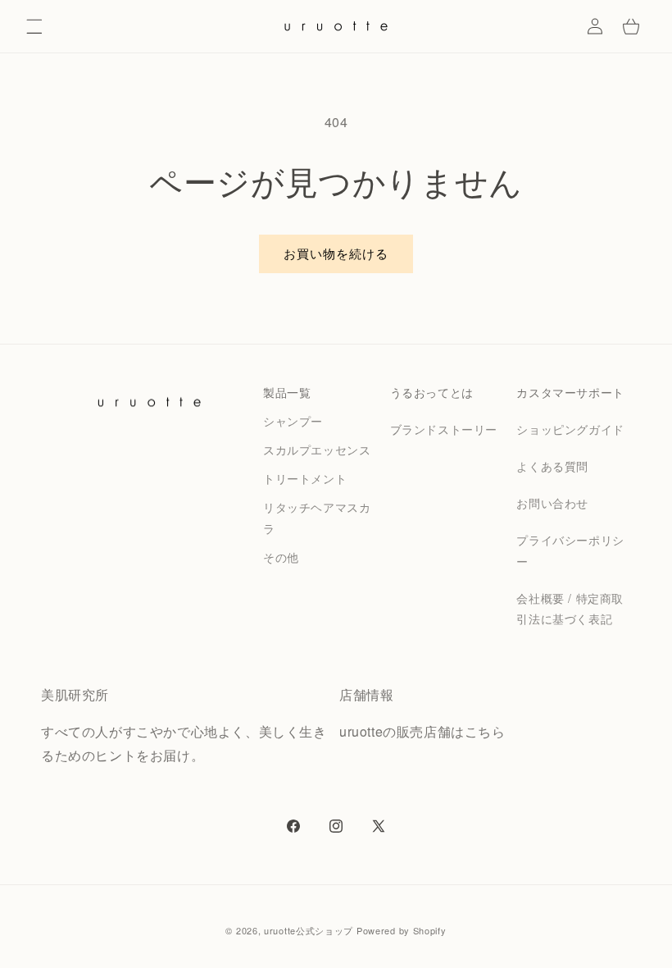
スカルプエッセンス (316, 449)
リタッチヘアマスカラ (316, 517)
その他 (281, 557)
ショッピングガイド (570, 429)
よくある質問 (552, 466)
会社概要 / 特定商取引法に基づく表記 (570, 608)
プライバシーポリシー (570, 550)
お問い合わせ (552, 503)
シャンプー (293, 421)
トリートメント (305, 478)
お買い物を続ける (336, 253)
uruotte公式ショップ (308, 930)
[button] (34, 26)
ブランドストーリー (443, 429)
